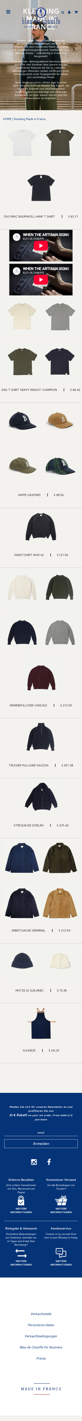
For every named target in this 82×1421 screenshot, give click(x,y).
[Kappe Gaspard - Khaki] (22, 466)
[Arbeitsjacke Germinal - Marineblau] (22, 901)
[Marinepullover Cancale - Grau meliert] (59, 631)
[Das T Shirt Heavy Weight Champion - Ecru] (22, 316)
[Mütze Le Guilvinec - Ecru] (59, 961)
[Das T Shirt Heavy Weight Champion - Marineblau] (59, 361)
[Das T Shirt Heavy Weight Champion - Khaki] (22, 361)
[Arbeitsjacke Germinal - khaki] (59, 856)
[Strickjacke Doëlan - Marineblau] (41, 796)
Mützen (45, 86)
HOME (7, 119)
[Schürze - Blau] (41, 1021)
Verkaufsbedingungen (41, 1336)
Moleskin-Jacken (38, 71)
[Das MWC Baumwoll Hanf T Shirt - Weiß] (22, 142)
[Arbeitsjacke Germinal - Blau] (22, 856)
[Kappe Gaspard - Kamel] (59, 421)
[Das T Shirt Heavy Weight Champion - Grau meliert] (59, 316)
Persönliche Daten (41, 1325)
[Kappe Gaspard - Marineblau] (22, 421)
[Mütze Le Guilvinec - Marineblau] (22, 961)
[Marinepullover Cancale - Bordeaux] (41, 676)
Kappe (59, 86)
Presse (41, 1359)
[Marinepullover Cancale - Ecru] (22, 586)
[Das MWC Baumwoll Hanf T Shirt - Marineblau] (41, 188)
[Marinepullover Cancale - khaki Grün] (59, 586)
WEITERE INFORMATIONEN (21, 1211)
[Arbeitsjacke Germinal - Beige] (59, 901)
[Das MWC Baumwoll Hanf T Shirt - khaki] (59, 142)
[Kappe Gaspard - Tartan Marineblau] (59, 466)
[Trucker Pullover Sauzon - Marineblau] (41, 736)
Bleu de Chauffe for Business (41, 1348)
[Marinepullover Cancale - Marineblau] (22, 631)
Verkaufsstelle (41, 1314)
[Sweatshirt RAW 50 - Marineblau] (41, 526)
